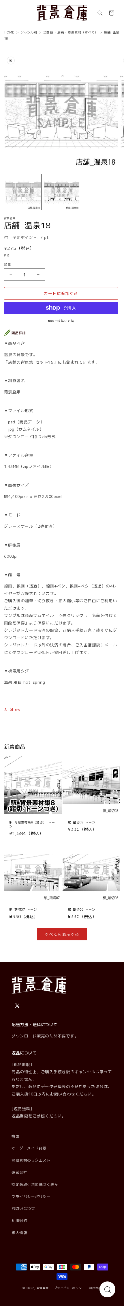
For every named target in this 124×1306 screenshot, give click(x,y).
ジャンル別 (28, 32)
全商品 (48, 32)
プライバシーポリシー (31, 1196)
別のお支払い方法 (61, 320)
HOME (9, 32)
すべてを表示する (62, 934)
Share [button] (15, 709)
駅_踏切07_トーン (23, 909)
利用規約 (19, 1220)
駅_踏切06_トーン (81, 909)
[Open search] (107, 1289)
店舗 (60, 32)
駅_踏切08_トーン (81, 822)
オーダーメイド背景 (29, 1148)
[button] (10, 13)
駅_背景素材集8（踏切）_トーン (32, 824)
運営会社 (19, 1172)
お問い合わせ (23, 1208)
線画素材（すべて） (83, 32)
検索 (15, 1136)
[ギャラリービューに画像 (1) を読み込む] (23, 192)
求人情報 (19, 1232)
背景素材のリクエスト (31, 1160)
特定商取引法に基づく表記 (35, 1184)
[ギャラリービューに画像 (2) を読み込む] (62, 192)
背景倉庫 (43, 1288)
